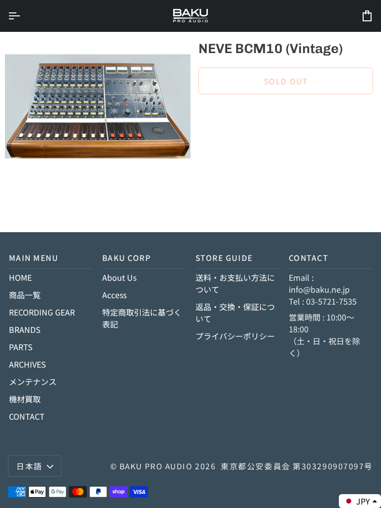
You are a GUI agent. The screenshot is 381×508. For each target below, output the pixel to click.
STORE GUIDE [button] (224, 257)
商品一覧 (25, 295)
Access (114, 295)
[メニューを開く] (23, 15)
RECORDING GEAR (42, 312)
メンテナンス (33, 381)
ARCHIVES (27, 364)
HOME (20, 277)
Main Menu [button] (34, 257)
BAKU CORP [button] (126, 257)
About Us (119, 277)
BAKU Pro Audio (156, 465)
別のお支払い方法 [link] (230, 142)
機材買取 (25, 399)
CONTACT (27, 416)
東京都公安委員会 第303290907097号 (297, 465)
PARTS (21, 347)
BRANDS (25, 329)
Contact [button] (308, 257)
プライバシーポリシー (235, 336)
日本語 (29, 465)
